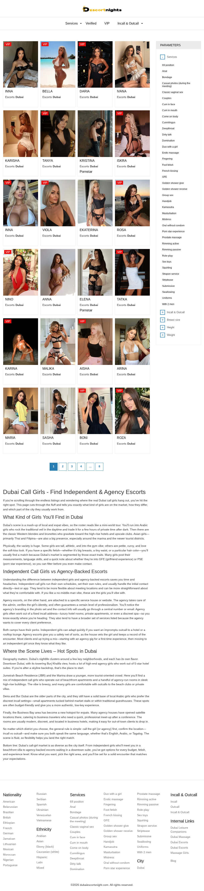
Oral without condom (117, 862)
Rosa (121, 230)
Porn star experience (117, 868)
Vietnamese (43, 820)
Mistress (109, 857)
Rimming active (146, 799)
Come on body (79, 847)
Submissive (144, 836)
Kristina (87, 160)
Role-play (143, 809)
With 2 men (144, 852)
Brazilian (8, 812)
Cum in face (77, 837)
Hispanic (41, 857)
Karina (11, 368)
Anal (73, 806)
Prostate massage (148, 793)
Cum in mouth (79, 842)
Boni (83, 437)
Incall (174, 801)
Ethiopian (9, 822)
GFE (106, 820)
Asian (39, 841)
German (8, 833)
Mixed (40, 867)
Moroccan (9, 854)
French (7, 828)
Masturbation (112, 852)
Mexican (8, 849)
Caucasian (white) (47, 851)
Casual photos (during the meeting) (84, 819)
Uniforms (142, 846)
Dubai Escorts (179, 842)
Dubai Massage (180, 836)
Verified (91, 23)
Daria (85, 91)
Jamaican (9, 838)
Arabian (41, 835)
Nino (9, 299)
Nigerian (8, 859)
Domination (77, 869)
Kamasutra (110, 846)
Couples (75, 831)
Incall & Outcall (180, 812)
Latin (39, 862)
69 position (77, 801)
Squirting (142, 820)
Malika (48, 368)
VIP (107, 23)
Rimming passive (148, 804)
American (9, 801)
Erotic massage (113, 799)
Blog (173, 860)
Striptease (143, 830)
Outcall (175, 806)
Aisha (84, 368)
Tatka (122, 299)
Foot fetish (110, 809)
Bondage (75, 812)
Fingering (110, 804)
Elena (85, 299)
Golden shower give (116, 825)
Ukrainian (42, 809)
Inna (9, 91)
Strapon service (147, 825)
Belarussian (10, 806)
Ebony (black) (45, 846)
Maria (10, 437)
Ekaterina (89, 230)
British (7, 817)
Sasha (48, 437)
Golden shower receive (118, 830)
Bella (47, 91)
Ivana (122, 91)
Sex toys (142, 815)
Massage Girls (180, 852)
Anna (47, 299)
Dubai (140, 867)
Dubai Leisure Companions (179, 829)
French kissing (113, 815)
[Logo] (102, 8)
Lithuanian (9, 844)
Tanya (47, 160)
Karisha (12, 160)
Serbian (41, 799)
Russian (41, 793)
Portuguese (10, 865)
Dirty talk (75, 863)
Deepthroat (77, 858)
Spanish (41, 804)
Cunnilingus (77, 853)
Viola (47, 230)
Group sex (110, 836)
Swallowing (144, 841)
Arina (122, 368)
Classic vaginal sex (82, 826)
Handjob (109, 841)
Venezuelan (43, 815)
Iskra (122, 160)
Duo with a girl (113, 793)
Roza (121, 437)
